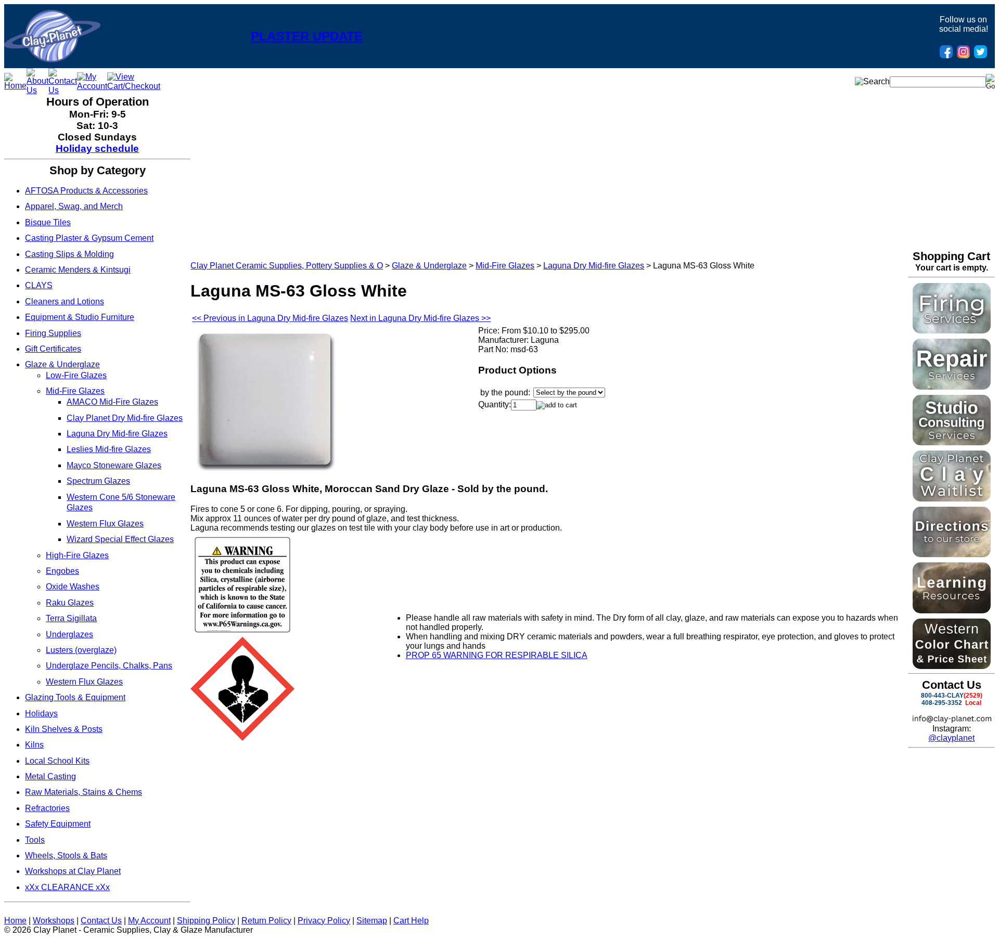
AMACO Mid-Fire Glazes (112, 401)
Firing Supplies (53, 333)
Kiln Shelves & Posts (64, 729)
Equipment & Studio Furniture (79, 317)
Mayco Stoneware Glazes (114, 465)
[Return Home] (52, 59)
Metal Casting (50, 776)
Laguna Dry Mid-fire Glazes (117, 433)
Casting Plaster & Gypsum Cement (89, 238)
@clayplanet (951, 738)
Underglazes (69, 634)
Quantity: (494, 404)
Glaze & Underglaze (62, 364)
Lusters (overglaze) (81, 650)
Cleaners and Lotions (64, 301)
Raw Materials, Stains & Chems (83, 792)
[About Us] (37, 90)
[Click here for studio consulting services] (952, 442)
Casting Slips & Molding (69, 254)
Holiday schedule (97, 148)
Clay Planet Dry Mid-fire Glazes (125, 418)
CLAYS (39, 285)
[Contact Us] (62, 90)
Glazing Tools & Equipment (75, 697)
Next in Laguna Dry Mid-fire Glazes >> (420, 318)
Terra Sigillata (71, 618)
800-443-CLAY (942, 695)
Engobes (62, 571)
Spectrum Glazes (98, 481)
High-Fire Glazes (77, 555)
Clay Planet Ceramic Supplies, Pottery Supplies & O (286, 265)
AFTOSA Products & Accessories (86, 190)
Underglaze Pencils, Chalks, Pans (109, 665)
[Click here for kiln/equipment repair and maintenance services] (952, 386)
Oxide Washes (72, 586)
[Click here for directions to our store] (952, 554)
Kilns (34, 744)
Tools (35, 839)
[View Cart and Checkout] (133, 86)
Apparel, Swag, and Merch (74, 206)
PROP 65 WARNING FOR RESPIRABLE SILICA (496, 655)
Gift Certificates (53, 348)
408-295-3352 (941, 702)
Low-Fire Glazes (76, 375)
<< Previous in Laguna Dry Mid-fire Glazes (270, 318)
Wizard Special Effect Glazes (120, 539)
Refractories (47, 808)
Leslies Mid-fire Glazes (109, 449)
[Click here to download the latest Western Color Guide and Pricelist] (952, 666)
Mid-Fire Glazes (75, 391)
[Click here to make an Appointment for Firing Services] (952, 330)
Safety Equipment (58, 823)
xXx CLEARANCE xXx (67, 887)
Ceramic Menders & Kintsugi (78, 269)
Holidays (41, 713)
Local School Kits (57, 760)
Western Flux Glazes (105, 523)
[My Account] (92, 86)
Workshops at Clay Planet (73, 871)
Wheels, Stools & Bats (66, 855)
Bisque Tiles (48, 222)
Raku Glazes (70, 602)
